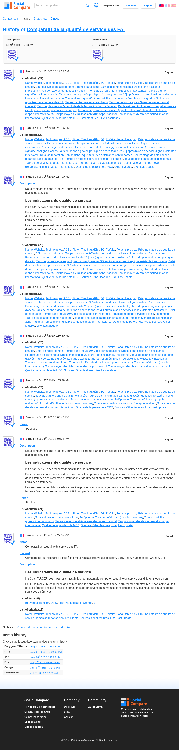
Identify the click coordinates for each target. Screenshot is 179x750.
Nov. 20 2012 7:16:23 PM (45, 657)
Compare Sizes (110, 5)
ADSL (67, 82)
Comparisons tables (35, 716)
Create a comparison (96, 6)
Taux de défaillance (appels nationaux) (117, 110)
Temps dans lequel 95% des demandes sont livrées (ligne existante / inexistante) (115, 253)
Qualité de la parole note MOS (60, 118)
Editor (24, 497)
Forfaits (110, 82)
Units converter (32, 721)
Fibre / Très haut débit (85, 82)
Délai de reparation (52, 98)
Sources (40, 86)
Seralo (30, 71)
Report (169, 72)
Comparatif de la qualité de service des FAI (76, 29)
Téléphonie (85, 110)
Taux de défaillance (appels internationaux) (51, 162)
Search (87, 5)
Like (102, 118)
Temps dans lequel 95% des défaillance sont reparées (98, 98)
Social (138, 702)
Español (173, 5)
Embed (55, 18)
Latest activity (95, 706)
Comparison (10, 18)
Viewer (24, 424)
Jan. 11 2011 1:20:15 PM (45, 667)
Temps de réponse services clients (86, 102)
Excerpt (25, 553)
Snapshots (40, 18)
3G (102, 82)
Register (131, 5)
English (161, 5)
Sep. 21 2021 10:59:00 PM (46, 652)
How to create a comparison (40, 706)
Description (27, 183)
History (26, 18)
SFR (96, 602)
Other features (89, 118)
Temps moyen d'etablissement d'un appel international (77, 321)
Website (39, 82)
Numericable (74, 602)
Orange (87, 602)
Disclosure (70, 706)
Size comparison (33, 726)
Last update (113, 118)
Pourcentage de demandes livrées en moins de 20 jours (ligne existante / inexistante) (93, 90)
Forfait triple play (126, 82)
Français (167, 5)
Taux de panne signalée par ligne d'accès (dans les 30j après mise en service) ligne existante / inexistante (101, 261)
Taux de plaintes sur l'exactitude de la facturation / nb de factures (77, 106)
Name (29, 82)
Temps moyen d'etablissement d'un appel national (86, 114)
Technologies (54, 82)
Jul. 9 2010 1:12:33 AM (44, 673)
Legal (67, 711)
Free (61, 602)
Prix (140, 82)
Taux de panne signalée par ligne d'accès (61, 395)
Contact (68, 716)
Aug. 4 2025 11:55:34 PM (45, 646)
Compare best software (37, 711)
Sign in (148, 5)
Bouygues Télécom (37, 602)
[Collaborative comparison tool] (17, 5)
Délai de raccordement (61, 86)
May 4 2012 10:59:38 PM (45, 662)
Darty (54, 602)
